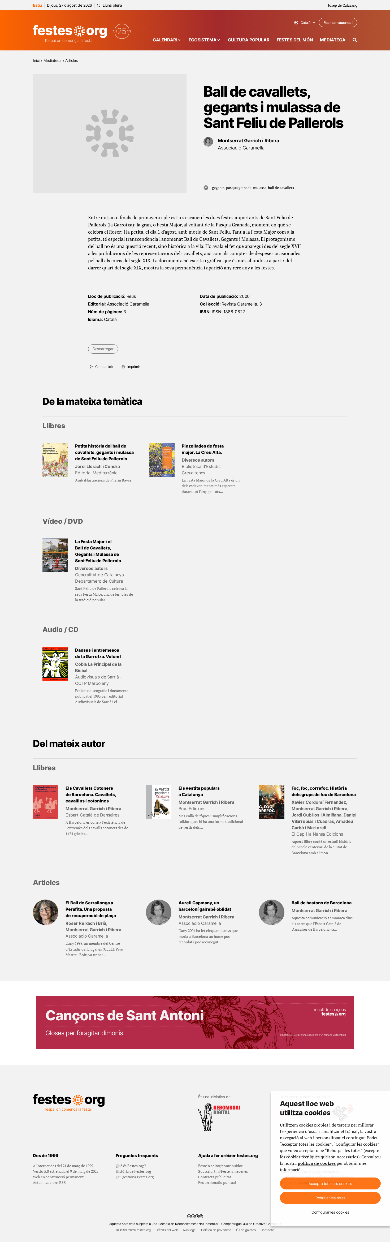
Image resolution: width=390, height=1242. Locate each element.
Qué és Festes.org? (131, 1165)
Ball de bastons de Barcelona (322, 902)
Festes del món (295, 39)
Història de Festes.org (133, 1171)
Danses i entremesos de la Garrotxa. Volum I (98, 653)
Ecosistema (202, 39)
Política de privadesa (216, 1230)
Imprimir (133, 366)
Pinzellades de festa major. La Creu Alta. (203, 449)
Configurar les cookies (330, 1212)
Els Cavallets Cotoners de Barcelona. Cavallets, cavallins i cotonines (91, 794)
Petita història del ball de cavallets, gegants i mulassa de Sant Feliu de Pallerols (104, 452)
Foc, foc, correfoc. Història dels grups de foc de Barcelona (324, 791)
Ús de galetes (246, 1230)
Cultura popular (249, 39)
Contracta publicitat (214, 1176)
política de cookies (317, 1163)
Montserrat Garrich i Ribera (248, 140)
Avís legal (189, 1230)
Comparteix (104, 366)
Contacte (267, 1230)
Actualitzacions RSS (49, 1182)
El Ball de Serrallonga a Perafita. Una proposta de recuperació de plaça (91, 909)
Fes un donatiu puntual (217, 1182)
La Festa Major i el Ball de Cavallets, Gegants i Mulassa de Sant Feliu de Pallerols (98, 551)
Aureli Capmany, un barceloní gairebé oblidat (205, 906)
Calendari (165, 39)
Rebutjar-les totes (330, 1198)
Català (304, 23)
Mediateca (332, 39)
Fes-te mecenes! (338, 22)
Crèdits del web (166, 1230)
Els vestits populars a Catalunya (199, 791)
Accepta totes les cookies (330, 1183)
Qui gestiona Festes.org (135, 1176)
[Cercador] (355, 40)
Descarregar (103, 348)
